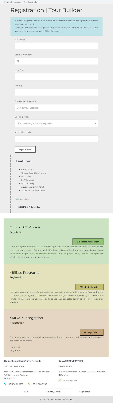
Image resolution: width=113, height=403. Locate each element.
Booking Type (22, 117)
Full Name (20, 39)
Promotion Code (23, 132)
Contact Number (23, 55)
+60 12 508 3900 (39, 384)
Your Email (20, 70)
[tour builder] (22, 199)
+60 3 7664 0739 (15, 384)
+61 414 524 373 (69, 380)
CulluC (70, 399)
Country (18, 85)
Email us (11, 378)
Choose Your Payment (26, 101)
